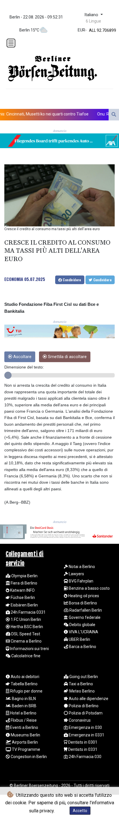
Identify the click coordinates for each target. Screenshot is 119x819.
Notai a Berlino (81, 566)
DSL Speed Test (25, 634)
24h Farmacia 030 (84, 756)
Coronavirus (79, 720)
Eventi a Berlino (23, 727)
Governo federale (84, 617)
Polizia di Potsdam (85, 713)
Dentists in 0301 (82, 742)
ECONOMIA (13, 279)
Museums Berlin (25, 735)
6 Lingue (93, 21)
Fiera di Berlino (23, 583)
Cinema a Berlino (26, 641)
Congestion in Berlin (28, 756)
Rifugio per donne (25, 691)
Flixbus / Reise (23, 720)
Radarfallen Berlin (85, 610)
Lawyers (76, 574)
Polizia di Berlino (83, 705)
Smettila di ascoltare (67, 356)
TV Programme (25, 749)
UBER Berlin (79, 639)
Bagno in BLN (23, 698)
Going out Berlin (83, 676)
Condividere (71, 279)
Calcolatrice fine (25, 656)
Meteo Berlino (81, 691)
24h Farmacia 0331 (28, 612)
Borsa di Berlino (82, 603)
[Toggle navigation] (11, 43)
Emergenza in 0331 (86, 735)
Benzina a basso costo (89, 588)
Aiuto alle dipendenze (88, 698)
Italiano (91, 14)
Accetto (80, 810)
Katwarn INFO (22, 590)
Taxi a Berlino (80, 684)
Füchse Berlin (22, 597)
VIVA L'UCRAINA (83, 632)
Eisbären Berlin (24, 605)
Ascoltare (21, 356)
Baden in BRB (23, 705)
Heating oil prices (83, 595)
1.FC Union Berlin (25, 619)
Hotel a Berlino (22, 713)
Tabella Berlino (24, 684)
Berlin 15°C (29, 30)
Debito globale (81, 624)
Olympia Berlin (24, 576)
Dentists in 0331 (82, 749)
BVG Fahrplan (80, 581)
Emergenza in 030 (85, 727)
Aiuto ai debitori (24, 676)
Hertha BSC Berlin (26, 626)
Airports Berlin (24, 742)
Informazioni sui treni (29, 648)
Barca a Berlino (82, 646)
